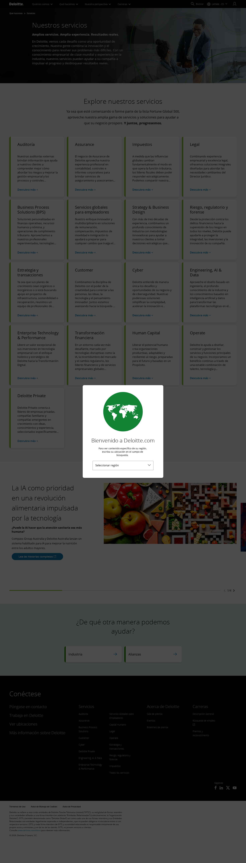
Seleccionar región (107, 465)
